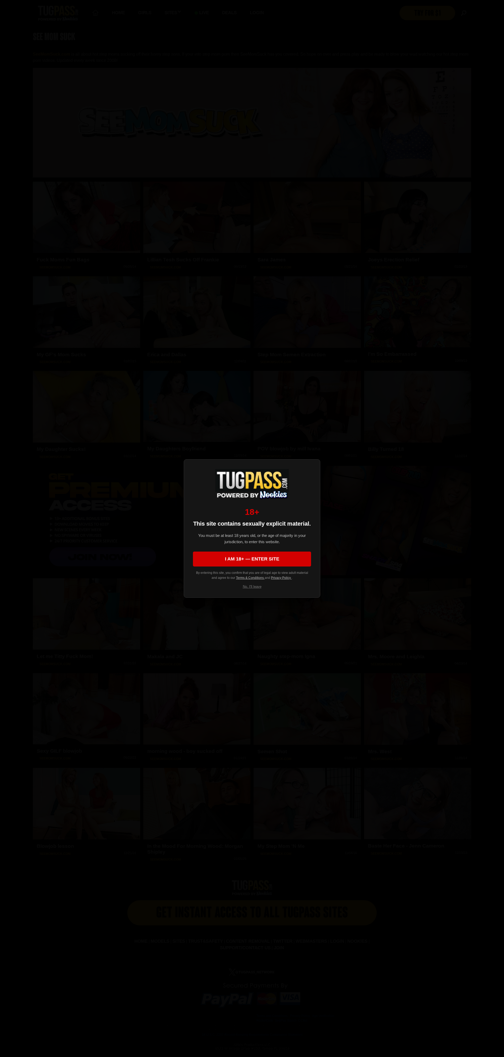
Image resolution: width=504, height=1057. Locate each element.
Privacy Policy (281, 578)
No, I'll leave (252, 587)
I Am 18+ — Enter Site (252, 559)
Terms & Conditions (250, 578)
